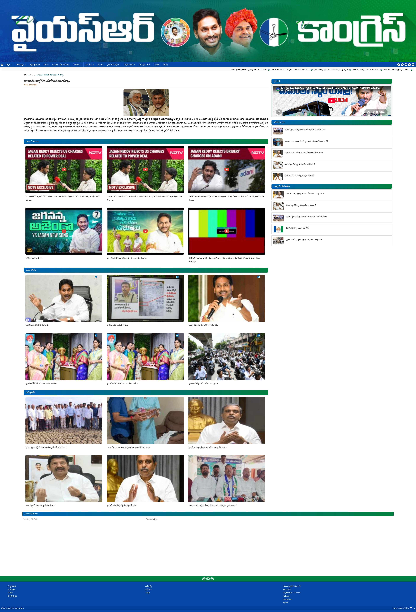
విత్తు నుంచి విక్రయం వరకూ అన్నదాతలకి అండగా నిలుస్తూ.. (127, 258)
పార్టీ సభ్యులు (12, 596)
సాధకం (10, 593)
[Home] (208, 31)
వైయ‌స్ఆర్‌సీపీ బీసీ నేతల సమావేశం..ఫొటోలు (122, 383)
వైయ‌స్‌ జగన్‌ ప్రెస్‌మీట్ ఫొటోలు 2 (37, 325)
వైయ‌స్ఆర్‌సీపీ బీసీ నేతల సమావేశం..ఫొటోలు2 (41, 383)
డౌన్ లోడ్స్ (88, 64)
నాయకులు (11, 590)
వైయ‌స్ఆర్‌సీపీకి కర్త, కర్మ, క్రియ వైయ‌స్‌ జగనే (224, 69)
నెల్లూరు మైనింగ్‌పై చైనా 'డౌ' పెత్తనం (298, 69)
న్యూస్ (147, 593)
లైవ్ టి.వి (100, 64)
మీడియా (148, 590)
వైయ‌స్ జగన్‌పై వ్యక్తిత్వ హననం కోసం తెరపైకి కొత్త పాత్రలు (158, 69)
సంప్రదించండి (128, 64)
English (165, 64)
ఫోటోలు (46, 64)
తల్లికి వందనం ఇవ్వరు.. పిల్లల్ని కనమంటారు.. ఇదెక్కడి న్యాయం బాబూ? (262, 69)
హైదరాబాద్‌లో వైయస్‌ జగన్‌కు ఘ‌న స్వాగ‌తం (203, 383)
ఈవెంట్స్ (148, 586)
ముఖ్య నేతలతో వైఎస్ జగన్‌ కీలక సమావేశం (203, 325)
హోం (26, 75)
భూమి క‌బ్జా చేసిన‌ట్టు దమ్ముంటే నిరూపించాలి (193, 69)
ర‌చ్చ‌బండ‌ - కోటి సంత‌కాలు (60, 64)
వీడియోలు (76, 64)
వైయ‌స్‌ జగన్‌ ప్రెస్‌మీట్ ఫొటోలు (117, 325)
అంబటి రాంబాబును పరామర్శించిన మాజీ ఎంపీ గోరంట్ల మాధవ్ (118, 69)
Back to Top (411, 607)
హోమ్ (2, 65)
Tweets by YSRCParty (31, 519)
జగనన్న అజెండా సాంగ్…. (34, 258)
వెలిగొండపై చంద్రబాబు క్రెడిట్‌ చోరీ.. (297, 228)
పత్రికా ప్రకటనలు (35, 64)
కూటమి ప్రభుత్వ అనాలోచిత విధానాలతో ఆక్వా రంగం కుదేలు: (366, 69)
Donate (156, 64)
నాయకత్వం (20, 64)
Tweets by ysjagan (152, 519)
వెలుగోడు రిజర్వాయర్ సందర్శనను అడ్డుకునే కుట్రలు (329, 69)
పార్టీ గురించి (12, 586)
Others (32, 75)
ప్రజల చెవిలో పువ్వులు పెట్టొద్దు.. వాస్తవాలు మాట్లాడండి (304, 240)
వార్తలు (8, 64)
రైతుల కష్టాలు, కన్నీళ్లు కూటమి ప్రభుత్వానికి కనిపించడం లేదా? (76, 69)
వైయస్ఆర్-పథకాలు (113, 64)
